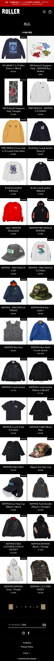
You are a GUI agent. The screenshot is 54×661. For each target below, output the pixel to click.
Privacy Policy (27, 647)
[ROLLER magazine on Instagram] (23, 633)
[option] (27, 3)
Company (27, 643)
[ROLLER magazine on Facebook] (28, 633)
